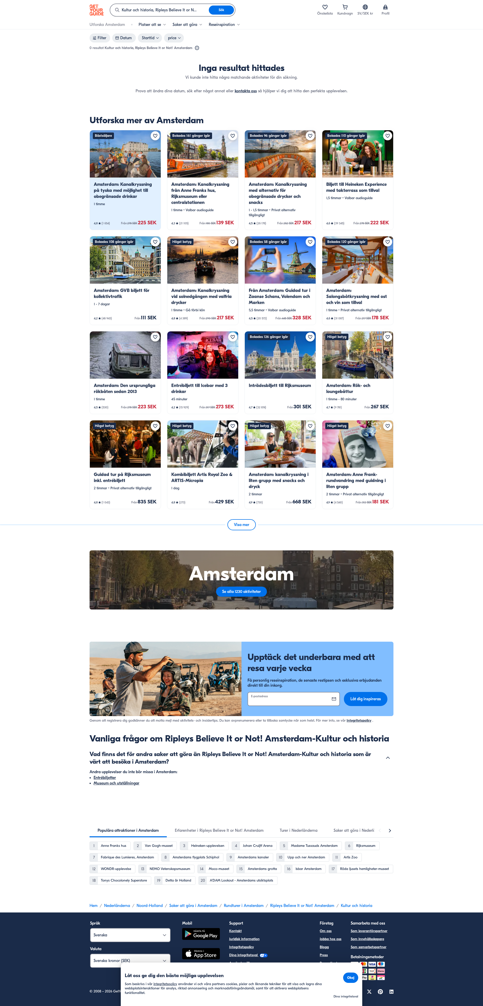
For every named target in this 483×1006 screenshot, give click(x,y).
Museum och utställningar (116, 783)
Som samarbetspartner (368, 947)
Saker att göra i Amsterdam (193, 905)
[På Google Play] (201, 934)
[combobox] (159, 10)
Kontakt (235, 931)
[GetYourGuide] (97, 10)
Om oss (326, 931)
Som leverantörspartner (369, 931)
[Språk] (365, 7)
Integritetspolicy (359, 720)
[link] (125, 180)
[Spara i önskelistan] (155, 135)
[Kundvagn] (345, 7)
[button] (125, 180)
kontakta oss (246, 91)
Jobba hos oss (330, 939)
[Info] (197, 48)
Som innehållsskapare (367, 939)
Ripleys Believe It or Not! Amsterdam (302, 905)
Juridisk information (244, 939)
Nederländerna (117, 905)
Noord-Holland (150, 905)
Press (324, 955)
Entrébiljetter (105, 777)
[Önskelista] (325, 7)
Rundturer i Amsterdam (244, 905)
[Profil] (385, 7)
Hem (94, 905)
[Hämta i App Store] (201, 954)
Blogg (324, 947)
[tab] (128, 830)
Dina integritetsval (244, 955)
